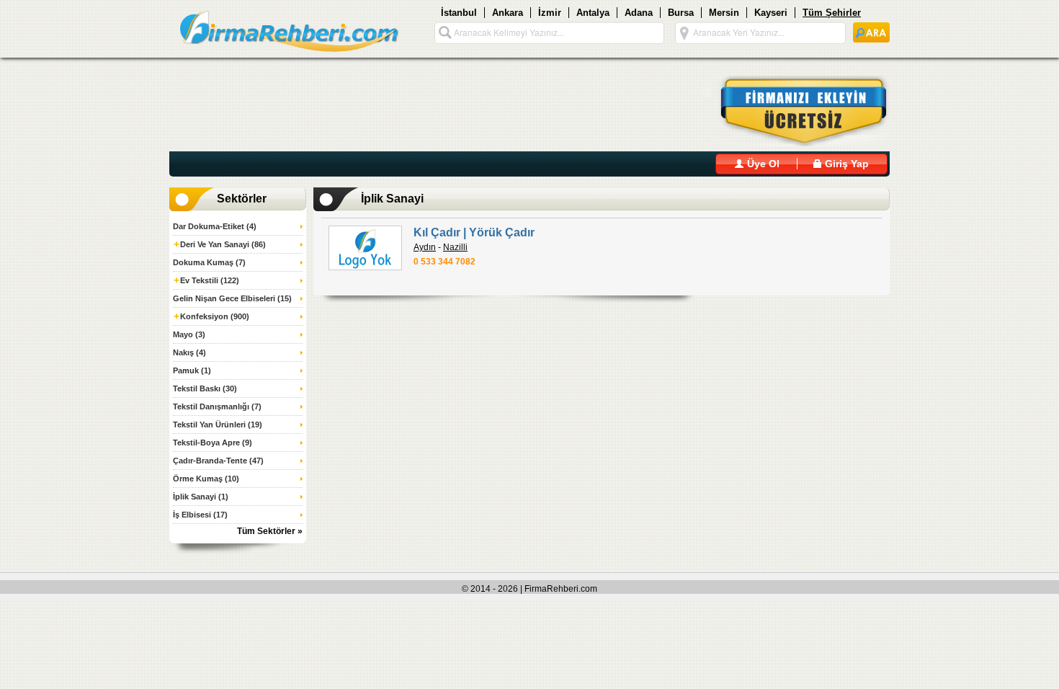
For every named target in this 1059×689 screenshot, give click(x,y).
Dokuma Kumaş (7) (209, 262)
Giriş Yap (845, 163)
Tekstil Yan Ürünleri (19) (217, 424)
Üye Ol (761, 163)
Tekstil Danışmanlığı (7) (217, 406)
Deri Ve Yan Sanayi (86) (220, 244)
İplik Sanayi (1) (200, 496)
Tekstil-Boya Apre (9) (212, 442)
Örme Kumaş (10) (206, 478)
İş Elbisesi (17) (200, 514)
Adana (639, 12)
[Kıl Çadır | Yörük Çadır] (365, 248)
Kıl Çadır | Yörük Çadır (474, 232)
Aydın (425, 247)
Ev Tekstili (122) (206, 280)
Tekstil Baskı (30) (205, 388)
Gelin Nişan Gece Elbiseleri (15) (232, 298)
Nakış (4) (189, 352)
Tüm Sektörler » (270, 531)
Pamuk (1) (192, 370)
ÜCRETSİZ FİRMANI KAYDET (795, 111)
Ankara (507, 12)
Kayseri (770, 12)
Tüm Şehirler (832, 12)
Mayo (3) (189, 334)
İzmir (549, 12)
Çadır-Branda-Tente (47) (218, 460)
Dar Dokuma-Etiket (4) (214, 226)
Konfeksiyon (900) (211, 316)
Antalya (592, 12)
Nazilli (455, 247)
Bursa (681, 12)
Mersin (724, 12)
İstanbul (459, 12)
